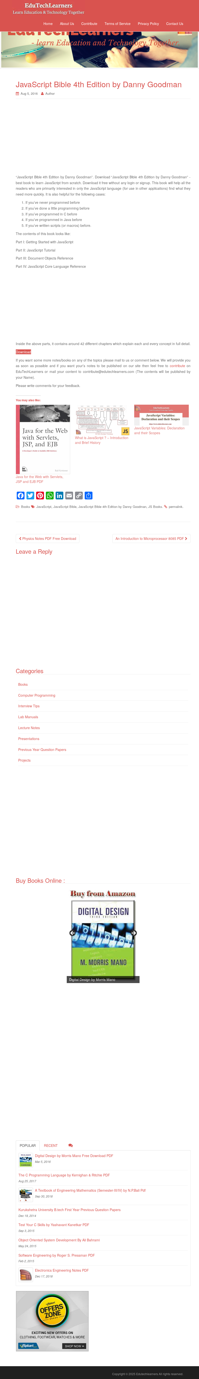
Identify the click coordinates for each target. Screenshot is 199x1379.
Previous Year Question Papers (42, 749)
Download (23, 351)
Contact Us (174, 23)
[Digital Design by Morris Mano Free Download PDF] (25, 1160)
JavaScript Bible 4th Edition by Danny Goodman (112, 506)
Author (50, 93)
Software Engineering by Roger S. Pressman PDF (56, 1255)
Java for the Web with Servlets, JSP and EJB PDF (39, 479)
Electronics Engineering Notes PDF (62, 1270)
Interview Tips (29, 705)
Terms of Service (118, 23)
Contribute (89, 23)
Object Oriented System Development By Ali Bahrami (59, 1239)
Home (48, 23)
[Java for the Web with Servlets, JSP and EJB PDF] (43, 439)
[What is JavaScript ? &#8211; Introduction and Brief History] (102, 420)
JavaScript (43, 506)
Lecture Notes (29, 727)
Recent (51, 1145)
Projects (24, 760)
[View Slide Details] (103, 934)
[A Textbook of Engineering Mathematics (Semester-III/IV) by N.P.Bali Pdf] (25, 1195)
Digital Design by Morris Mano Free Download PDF (74, 1155)
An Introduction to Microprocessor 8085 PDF (150, 538)
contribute (177, 365)
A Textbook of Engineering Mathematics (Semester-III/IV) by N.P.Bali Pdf (90, 1190)
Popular (28, 1145)
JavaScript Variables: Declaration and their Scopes (159, 430)
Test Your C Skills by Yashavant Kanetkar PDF (53, 1224)
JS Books (155, 506)
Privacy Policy (148, 23)
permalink (175, 506)
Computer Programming (36, 695)
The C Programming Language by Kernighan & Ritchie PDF (64, 1175)
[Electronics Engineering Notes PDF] (25, 1275)
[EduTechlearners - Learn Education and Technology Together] (99, 43)
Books (25, 506)
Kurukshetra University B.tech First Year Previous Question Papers (69, 1209)
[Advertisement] (103, 139)
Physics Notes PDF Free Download (48, 538)
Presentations (28, 738)
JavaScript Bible (64, 506)
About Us (67, 23)
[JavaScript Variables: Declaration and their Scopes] (161, 415)
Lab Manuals (28, 716)
